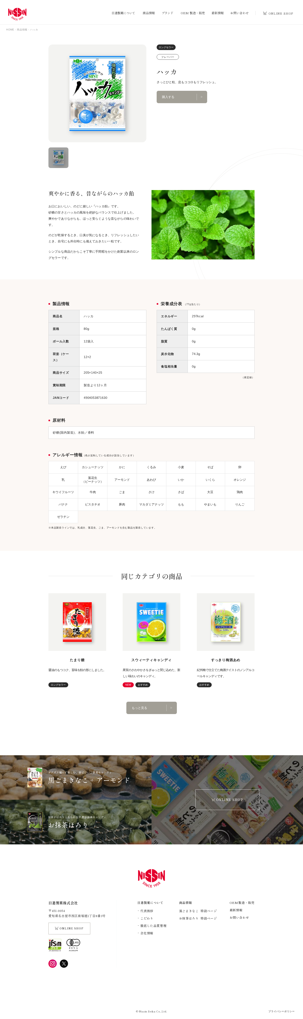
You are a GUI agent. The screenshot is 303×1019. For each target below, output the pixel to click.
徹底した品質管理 (153, 925)
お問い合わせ (239, 13)
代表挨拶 (146, 911)
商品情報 (149, 13)
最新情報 (217, 13)
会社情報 (146, 933)
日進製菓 (17, 14)
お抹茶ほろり (198, 918)
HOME (10, 29)
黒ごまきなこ (198, 911)
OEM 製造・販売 (193, 13)
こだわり (146, 918)
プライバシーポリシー (281, 1011)
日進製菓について (123, 13)
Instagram (52, 963)
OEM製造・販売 (242, 902)
